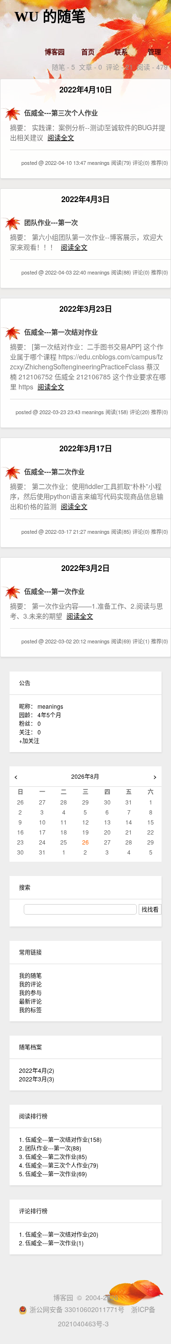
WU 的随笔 (50, 16)
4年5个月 (49, 715)
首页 (88, 51)
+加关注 (29, 740)
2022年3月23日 (85, 308)
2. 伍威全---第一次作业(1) (51, 1243)
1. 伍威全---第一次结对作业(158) (60, 1139)
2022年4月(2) (36, 1070)
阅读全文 (61, 137)
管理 (154, 51)
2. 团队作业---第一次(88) (50, 1148)
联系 (121, 51)
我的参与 (30, 992)
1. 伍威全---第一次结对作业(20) (58, 1234)
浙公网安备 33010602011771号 (76, 1309)
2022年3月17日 (85, 448)
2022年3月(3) (36, 1079)
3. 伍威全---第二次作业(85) (53, 1156)
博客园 (55, 51)
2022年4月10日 (85, 89)
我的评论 (30, 984)
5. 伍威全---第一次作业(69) (53, 1174)
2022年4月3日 (85, 198)
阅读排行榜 (33, 1116)
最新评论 (30, 1001)
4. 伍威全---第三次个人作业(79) (58, 1165)
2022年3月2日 (85, 567)
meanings (50, 706)
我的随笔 (30, 975)
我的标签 (30, 1010)
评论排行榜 (33, 1211)
